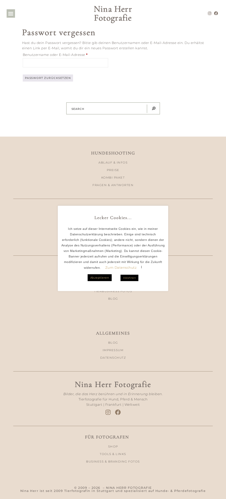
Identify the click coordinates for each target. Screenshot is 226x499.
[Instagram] (210, 13)
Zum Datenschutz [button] (121, 267)
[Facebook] (216, 13)
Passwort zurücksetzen (48, 78)
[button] (11, 13)
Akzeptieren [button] (99, 277)
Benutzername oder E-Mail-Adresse (65, 54)
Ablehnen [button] (129, 277)
